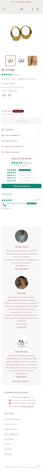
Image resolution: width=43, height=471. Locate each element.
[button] (4, 9)
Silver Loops (9, 95)
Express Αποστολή (10, 424)
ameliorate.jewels (27, 406)
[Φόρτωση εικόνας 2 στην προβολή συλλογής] (21, 61)
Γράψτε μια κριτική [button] (21, 186)
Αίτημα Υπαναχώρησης (12, 419)
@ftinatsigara (22, 376)
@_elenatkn (21, 327)
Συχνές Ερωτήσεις (10, 429)
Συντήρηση (8, 449)
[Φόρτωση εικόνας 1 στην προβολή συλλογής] (10, 61)
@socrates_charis (21, 268)
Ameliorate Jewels (14, 467)
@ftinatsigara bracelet (20, 381)
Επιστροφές (8, 454)
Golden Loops (4, 95)
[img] (7, 200)
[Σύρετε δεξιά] (40, 61)
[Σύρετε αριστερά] (2, 61)
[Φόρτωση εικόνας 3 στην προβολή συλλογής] (32, 61)
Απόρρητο (7, 444)
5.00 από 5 (27, 163)
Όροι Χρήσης (9, 439)
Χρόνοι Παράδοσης (11, 434)
